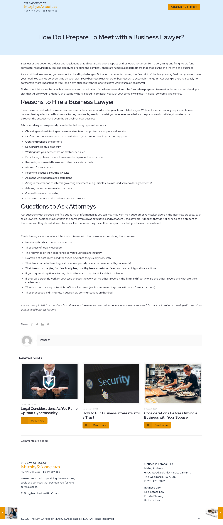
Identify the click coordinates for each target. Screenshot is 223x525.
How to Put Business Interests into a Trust (111, 415)
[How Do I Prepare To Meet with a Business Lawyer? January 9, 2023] (8, 513)
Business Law (152, 487)
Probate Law (152, 500)
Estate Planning (153, 496)
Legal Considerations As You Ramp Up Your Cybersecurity (49, 410)
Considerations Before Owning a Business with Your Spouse (170, 415)
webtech (45, 340)
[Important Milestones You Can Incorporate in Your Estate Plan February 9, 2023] (214, 513)
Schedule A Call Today (184, 6)
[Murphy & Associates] (40, 7)
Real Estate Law (154, 492)
